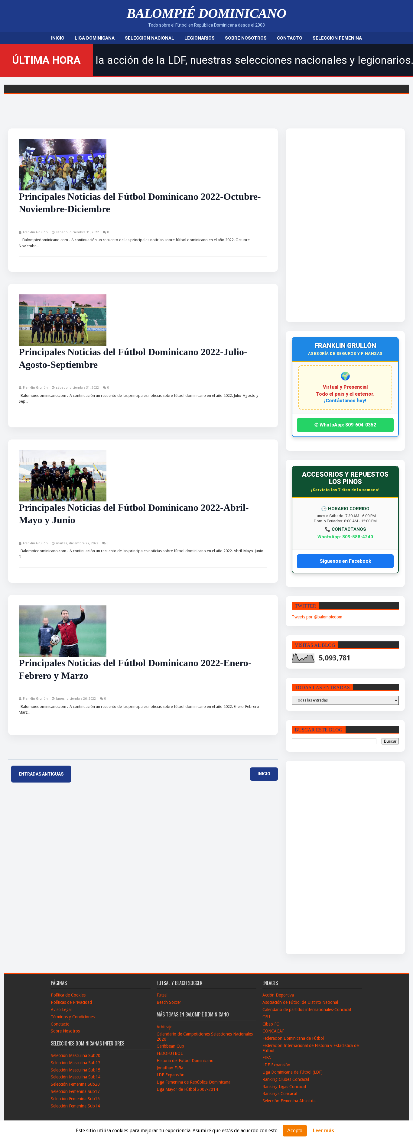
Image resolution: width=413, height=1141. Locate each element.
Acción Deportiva (278, 995)
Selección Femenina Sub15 (75, 1098)
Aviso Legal (61, 1009)
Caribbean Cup (170, 1046)
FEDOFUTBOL (170, 1053)
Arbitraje (164, 1026)
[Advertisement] (331, 225)
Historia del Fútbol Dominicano (185, 1060)
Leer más (323, 1131)
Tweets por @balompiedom (317, 616)
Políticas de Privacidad (71, 1002)
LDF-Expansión (170, 1074)
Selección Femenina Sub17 (75, 1091)
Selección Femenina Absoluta (289, 1100)
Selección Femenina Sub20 (75, 1084)
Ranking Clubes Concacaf (285, 1079)
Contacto (289, 38)
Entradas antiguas (41, 774)
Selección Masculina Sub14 (75, 1077)
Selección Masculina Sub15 (75, 1070)
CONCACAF (273, 1031)
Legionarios (199, 38)
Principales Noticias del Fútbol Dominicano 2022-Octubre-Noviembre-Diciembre (140, 203)
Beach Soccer (169, 1002)
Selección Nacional (149, 38)
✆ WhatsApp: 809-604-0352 (345, 425)
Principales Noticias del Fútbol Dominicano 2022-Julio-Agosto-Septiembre (133, 358)
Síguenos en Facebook (345, 561)
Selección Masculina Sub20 (75, 1055)
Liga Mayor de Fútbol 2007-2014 (187, 1089)
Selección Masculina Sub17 (75, 1062)
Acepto (294, 1130)
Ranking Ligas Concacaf (284, 1086)
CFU (266, 1016)
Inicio (57, 38)
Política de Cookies (68, 995)
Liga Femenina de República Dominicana (193, 1082)
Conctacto (60, 1024)
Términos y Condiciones (73, 1016)
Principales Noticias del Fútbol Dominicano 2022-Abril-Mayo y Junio (134, 514)
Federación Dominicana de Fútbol (293, 1038)
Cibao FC (270, 1024)
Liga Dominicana (95, 38)
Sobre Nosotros (246, 38)
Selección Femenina (337, 38)
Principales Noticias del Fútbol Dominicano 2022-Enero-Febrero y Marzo (135, 669)
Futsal (162, 995)
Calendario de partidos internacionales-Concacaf (306, 1009)
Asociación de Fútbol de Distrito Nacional (300, 1002)
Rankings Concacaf (280, 1093)
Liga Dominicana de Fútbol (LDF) (292, 1072)
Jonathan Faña (170, 1067)
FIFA (266, 1057)
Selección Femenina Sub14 (75, 1106)
